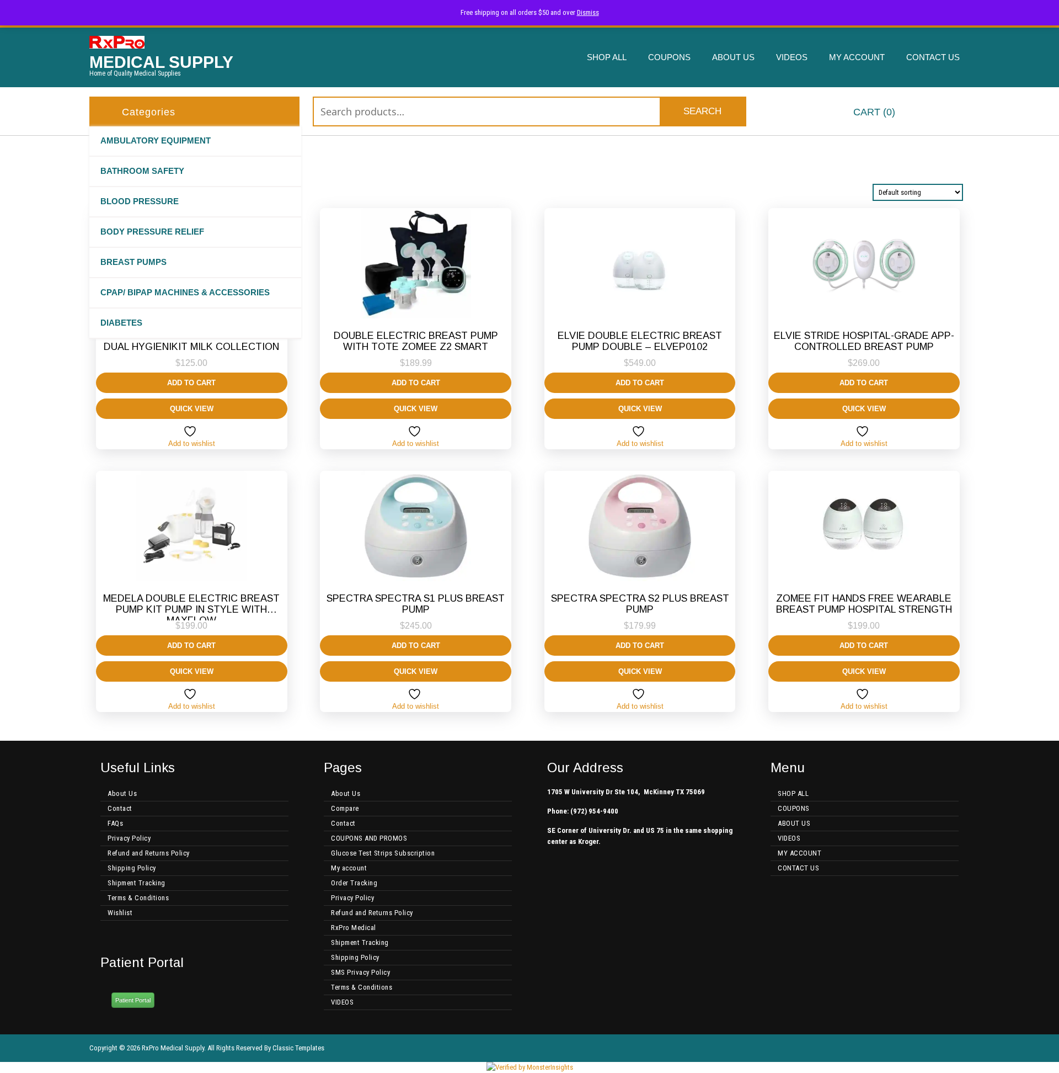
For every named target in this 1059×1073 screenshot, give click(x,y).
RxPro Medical (353, 927)
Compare (345, 808)
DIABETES (121, 322)
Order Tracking (354, 883)
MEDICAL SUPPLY (161, 62)
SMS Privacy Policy (360, 972)
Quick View (191, 409)
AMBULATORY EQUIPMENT (155, 140)
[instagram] (965, 1048)
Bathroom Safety (142, 171)
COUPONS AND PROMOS (369, 838)
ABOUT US (733, 57)
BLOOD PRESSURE (139, 201)
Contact (120, 808)
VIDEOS (791, 57)
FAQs (115, 823)
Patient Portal (133, 1000)
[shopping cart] (834, 113)
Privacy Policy (129, 838)
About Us (122, 793)
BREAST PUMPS (133, 262)
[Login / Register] (961, 113)
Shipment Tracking (136, 883)
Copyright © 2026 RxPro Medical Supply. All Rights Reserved (176, 1048)
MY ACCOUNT (857, 57)
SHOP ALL (607, 57)
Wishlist (120, 913)
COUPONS (669, 57)
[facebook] (947, 1048)
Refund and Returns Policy (149, 853)
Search (702, 111)
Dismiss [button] (588, 12)
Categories (148, 112)
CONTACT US (933, 57)
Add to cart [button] (191, 383)
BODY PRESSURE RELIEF (152, 231)
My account (349, 868)
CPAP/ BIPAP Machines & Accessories (185, 292)
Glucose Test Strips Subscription (383, 853)
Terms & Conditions (138, 898)
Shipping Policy (132, 868)
